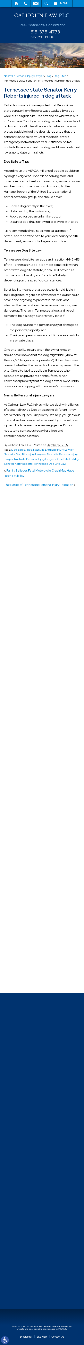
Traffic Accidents (24, 930)
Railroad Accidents (25, 873)
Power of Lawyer (23, 851)
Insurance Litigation (25, 787)
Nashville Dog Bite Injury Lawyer (53, 449)
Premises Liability (23, 858)
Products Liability (23, 866)
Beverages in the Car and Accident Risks (40, 533)
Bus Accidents (21, 672)
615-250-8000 (42, 37)
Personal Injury (22, 822)
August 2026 (21, 579)
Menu (64, 3)
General (17, 779)
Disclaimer (26, 1336)
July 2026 (19, 586)
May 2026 (19, 600)
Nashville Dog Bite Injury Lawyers (25, 454)
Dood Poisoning (23, 743)
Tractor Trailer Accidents (29, 923)
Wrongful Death (23, 980)
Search (46, 3)
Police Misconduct (24, 844)
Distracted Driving (24, 729)
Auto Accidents (22, 636)
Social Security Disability (28, 894)
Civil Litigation (21, 686)
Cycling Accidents (24, 715)
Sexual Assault (22, 880)
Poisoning (18, 837)
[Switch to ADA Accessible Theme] (5, 1340)
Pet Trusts (19, 830)
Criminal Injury (21, 708)
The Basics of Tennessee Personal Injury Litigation (38, 485)
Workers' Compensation (28, 973)
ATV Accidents (22, 629)
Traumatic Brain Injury (26, 944)
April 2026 (19, 608)
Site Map (42, 1336)
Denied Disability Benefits (29, 722)
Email (35, 3)
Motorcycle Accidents (27, 808)
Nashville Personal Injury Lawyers (35, 459)
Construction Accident (27, 693)
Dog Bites (60, 76)
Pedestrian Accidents (27, 815)
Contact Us (57, 1336)
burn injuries (20, 664)
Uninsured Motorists (25, 959)
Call (25, 3)
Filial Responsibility (25, 772)
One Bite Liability (68, 459)
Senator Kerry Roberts (18, 463)
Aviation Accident (24, 643)
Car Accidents (21, 679)
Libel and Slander (24, 794)
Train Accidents (22, 937)
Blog (49, 76)
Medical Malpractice (26, 801)
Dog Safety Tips (21, 449)
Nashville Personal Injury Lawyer (24, 76)
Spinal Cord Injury (24, 901)
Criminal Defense (24, 700)
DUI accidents (21, 758)
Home (16, 3)
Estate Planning (23, 765)
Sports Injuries (21, 909)
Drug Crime (20, 751)
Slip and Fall (20, 887)
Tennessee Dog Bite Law (50, 463)
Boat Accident (22, 657)
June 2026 (19, 593)
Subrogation (20, 916)
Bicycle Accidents (24, 650)
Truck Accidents (23, 952)
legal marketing (35, 1329)
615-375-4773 (45, 32)
